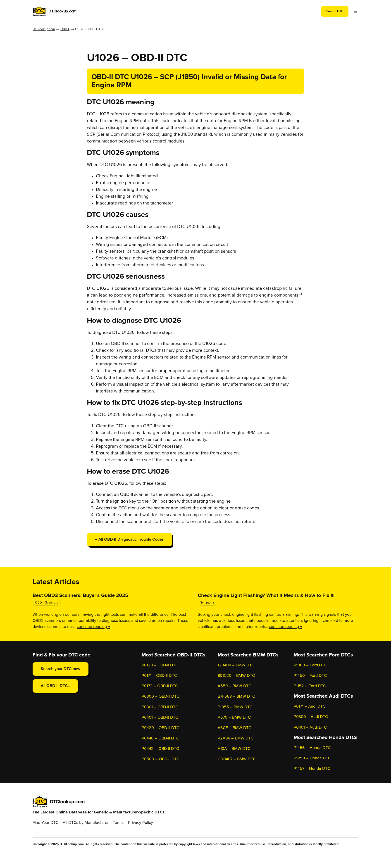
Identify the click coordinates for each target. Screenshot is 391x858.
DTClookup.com (62, 11)
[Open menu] (355, 11)
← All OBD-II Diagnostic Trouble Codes (129, 539)
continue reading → (93, 627)
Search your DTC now (60, 669)
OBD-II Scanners (46, 602)
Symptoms (207, 602)
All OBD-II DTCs (55, 686)
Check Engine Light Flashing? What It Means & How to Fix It (266, 595)
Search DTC (334, 11)
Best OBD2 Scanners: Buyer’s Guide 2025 (80, 595)
